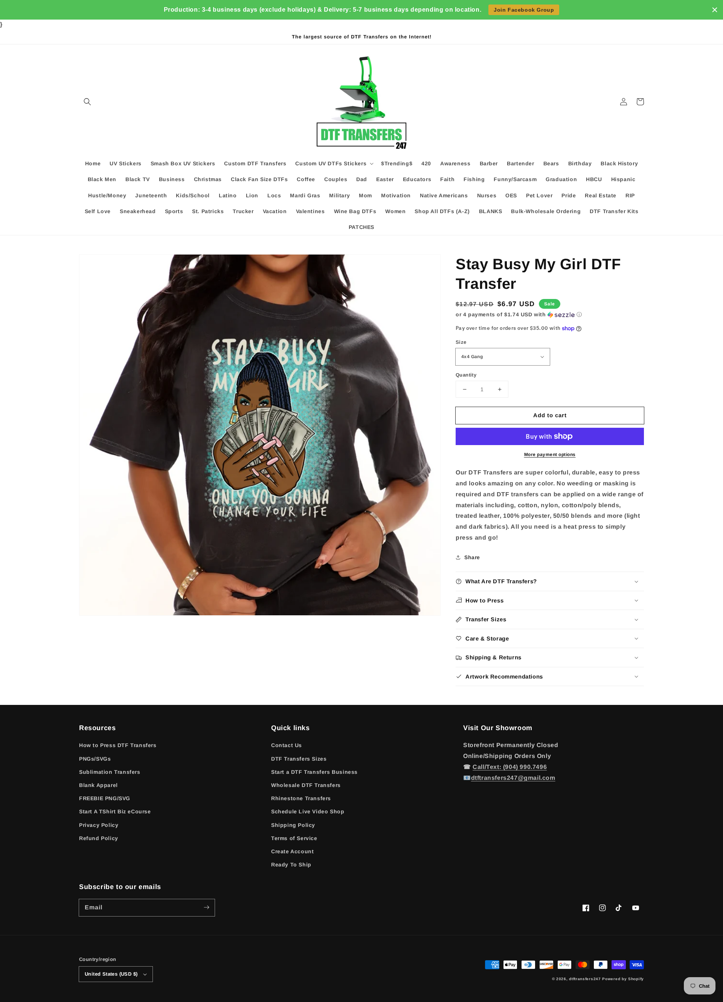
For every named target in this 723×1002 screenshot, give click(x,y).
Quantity (466, 375)
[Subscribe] (206, 907)
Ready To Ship (291, 865)
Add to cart (550, 415)
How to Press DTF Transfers (118, 745)
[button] (87, 101)
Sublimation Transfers (109, 772)
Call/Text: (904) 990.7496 (510, 767)
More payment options (550, 454)
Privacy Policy (98, 825)
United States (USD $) (111, 974)
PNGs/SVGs (95, 759)
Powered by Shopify (623, 979)
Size (461, 342)
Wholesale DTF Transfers (306, 785)
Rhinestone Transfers (301, 798)
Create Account (292, 851)
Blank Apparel (98, 785)
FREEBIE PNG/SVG (104, 798)
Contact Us (286, 745)
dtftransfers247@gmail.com (513, 778)
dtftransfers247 (585, 979)
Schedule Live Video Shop (307, 811)
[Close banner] (714, 9)
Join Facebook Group (524, 10)
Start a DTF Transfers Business (314, 772)
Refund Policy (98, 838)
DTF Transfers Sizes (298, 759)
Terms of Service (294, 838)
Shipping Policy (293, 825)
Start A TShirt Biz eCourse (115, 811)
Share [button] (472, 557)
